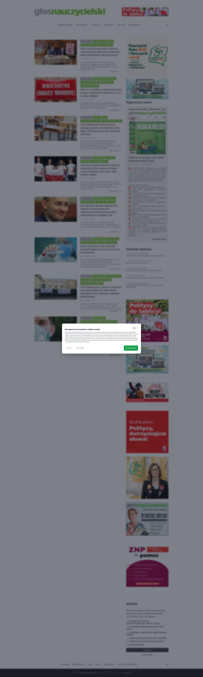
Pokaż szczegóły (80, 348)
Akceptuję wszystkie (131, 348)
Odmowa (69, 348)
